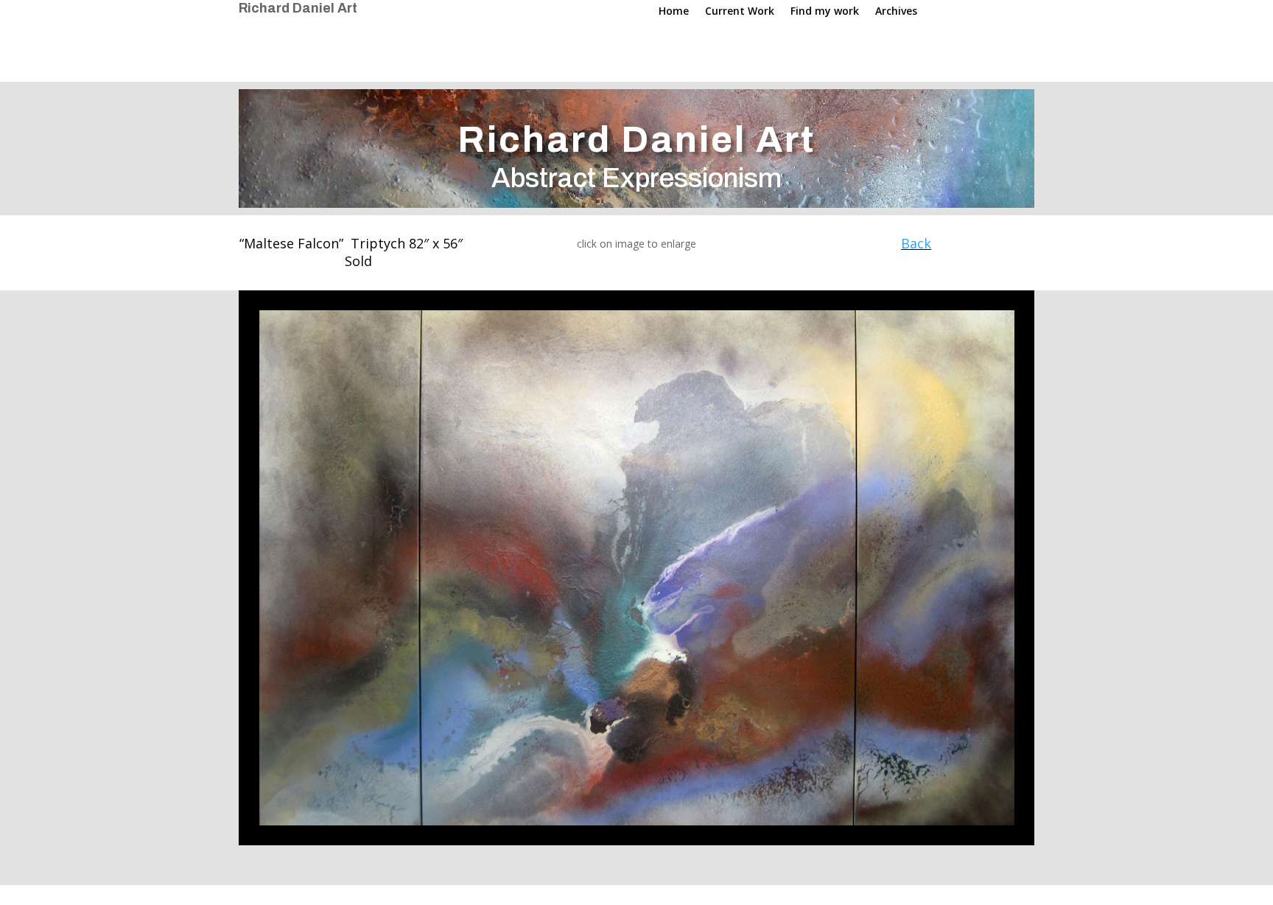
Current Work (739, 12)
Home (674, 12)
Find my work (824, 12)
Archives (896, 12)
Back (916, 243)
